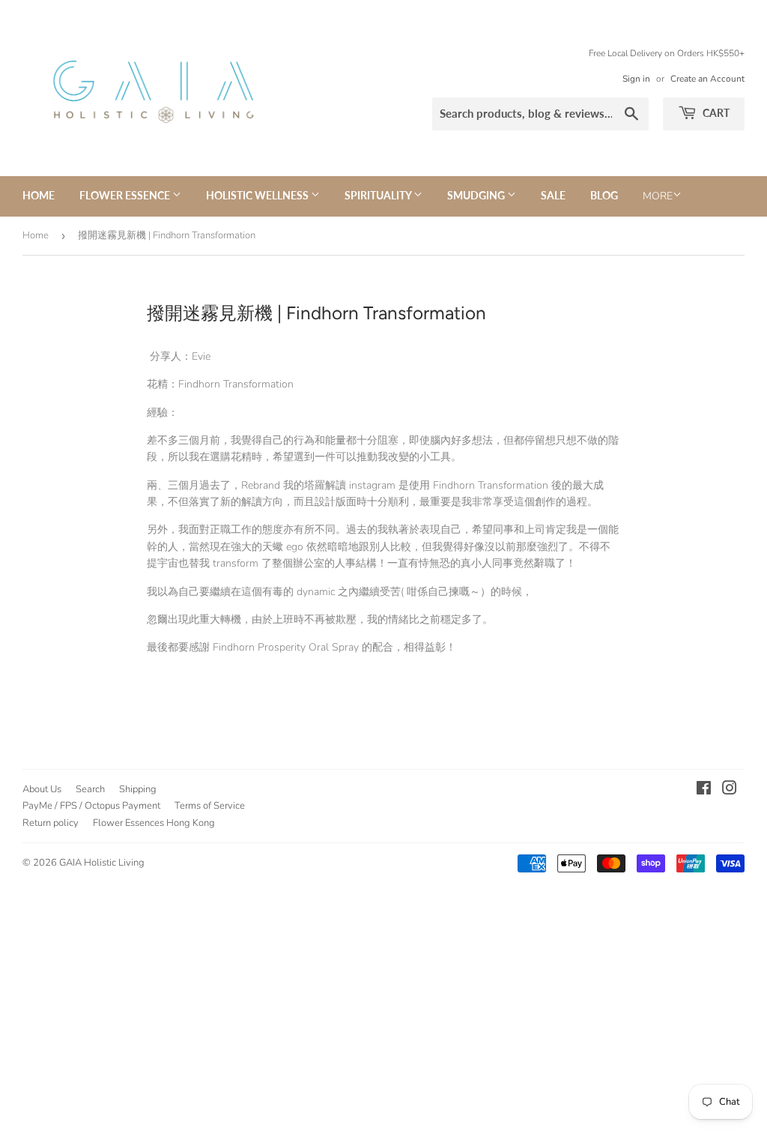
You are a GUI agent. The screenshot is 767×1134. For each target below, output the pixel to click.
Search (90, 789)
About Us (41, 789)
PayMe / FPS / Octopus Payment (91, 805)
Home (38, 195)
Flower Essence (125, 195)
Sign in (636, 79)
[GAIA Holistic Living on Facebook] (704, 790)
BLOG (604, 195)
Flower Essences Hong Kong (154, 823)
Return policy (50, 823)
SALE (553, 195)
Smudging (477, 195)
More (658, 196)
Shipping (138, 789)
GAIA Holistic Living (102, 862)
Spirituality (379, 195)
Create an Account (707, 79)
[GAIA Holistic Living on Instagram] (729, 790)
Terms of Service (210, 805)
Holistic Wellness (258, 195)
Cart (715, 112)
